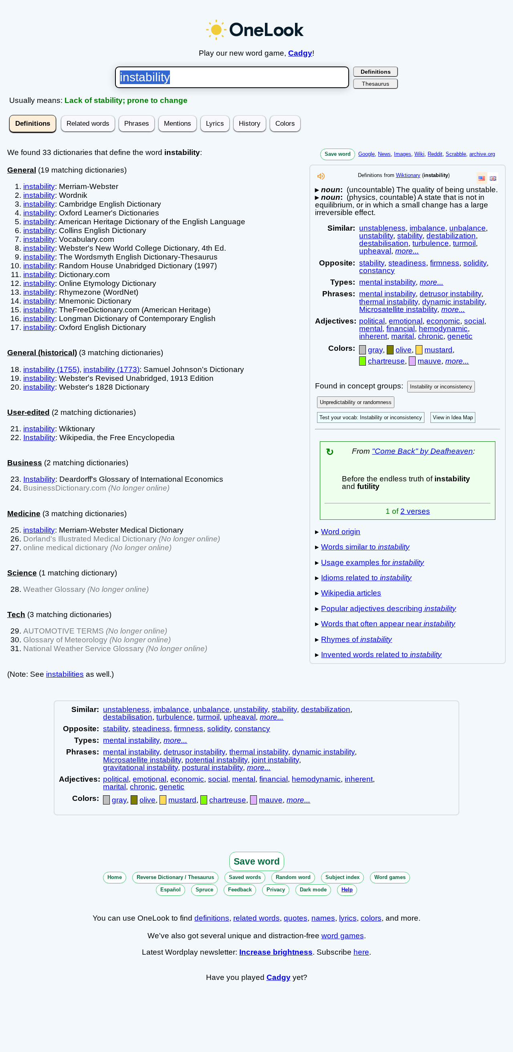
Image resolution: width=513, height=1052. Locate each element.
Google (366, 154)
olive (404, 350)
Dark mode (313, 890)
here (361, 952)
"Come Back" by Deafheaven (422, 451)
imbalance (427, 228)
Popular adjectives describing (388, 608)
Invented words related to (381, 654)
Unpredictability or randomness (356, 402)
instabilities (65, 674)
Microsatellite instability (398, 309)
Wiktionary (408, 175)
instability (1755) (51, 369)
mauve (429, 361)
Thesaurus (375, 83)
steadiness (407, 263)
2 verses (415, 511)
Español (170, 890)
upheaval (375, 251)
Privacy (276, 890)
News (384, 154)
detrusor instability (450, 294)
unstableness (382, 228)
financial (400, 328)
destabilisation (383, 243)
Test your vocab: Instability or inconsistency (370, 417)
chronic (430, 336)
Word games (390, 877)
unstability (376, 235)
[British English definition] (493, 178)
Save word (338, 154)
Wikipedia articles (351, 593)
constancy (377, 270)
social (474, 321)
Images (402, 154)
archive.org (482, 154)
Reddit (435, 154)
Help (347, 890)
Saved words (245, 877)
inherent (373, 336)
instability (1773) (111, 369)
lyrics (348, 918)
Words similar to (365, 547)
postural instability (212, 767)
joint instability (275, 760)
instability (39, 186)
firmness (444, 263)
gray (375, 350)
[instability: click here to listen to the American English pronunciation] (321, 178)
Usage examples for (372, 562)
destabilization (451, 235)
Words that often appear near (388, 624)
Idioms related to (366, 577)
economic (443, 321)
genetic (460, 336)
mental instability (387, 282)
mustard (438, 350)
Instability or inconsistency (441, 387)
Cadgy (300, 53)
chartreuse (386, 361)
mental (370, 328)
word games (342, 935)
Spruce (204, 890)
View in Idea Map (453, 417)
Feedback (240, 890)
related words (256, 918)
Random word (293, 877)
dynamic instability (453, 302)
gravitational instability (140, 767)
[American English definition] (482, 178)
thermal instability (388, 302)
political (372, 321)
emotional (405, 321)
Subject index (342, 877)
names (323, 918)
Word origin (340, 531)
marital (402, 336)
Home (114, 877)
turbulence (430, 243)
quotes (295, 918)
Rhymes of (356, 639)
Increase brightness (276, 952)
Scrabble (456, 154)
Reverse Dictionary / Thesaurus (175, 877)
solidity (475, 263)
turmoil (464, 243)
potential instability (216, 760)
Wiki (419, 154)
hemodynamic (443, 328)
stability (409, 235)
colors (371, 918)
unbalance (467, 228)
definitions (211, 918)
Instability (39, 437)
